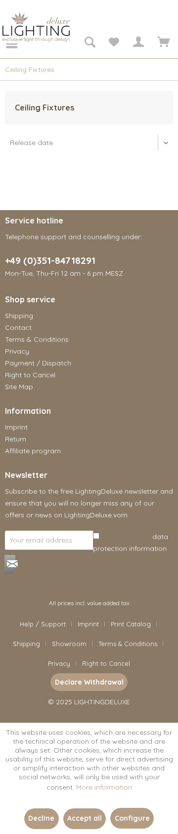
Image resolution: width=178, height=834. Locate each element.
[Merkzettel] (114, 43)
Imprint (16, 427)
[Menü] (5, 43)
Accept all (84, 818)
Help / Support (43, 624)
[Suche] (89, 43)
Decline (41, 818)
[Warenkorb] (162, 43)
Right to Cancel (30, 374)
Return (15, 439)
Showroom (69, 644)
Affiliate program (33, 450)
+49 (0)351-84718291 (50, 260)
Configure (132, 818)
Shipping (19, 315)
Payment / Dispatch (38, 363)
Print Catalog (131, 624)
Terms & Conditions (37, 339)
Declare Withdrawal (89, 682)
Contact (18, 327)
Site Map (19, 386)
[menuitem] (5, 43)
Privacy (17, 351)
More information (104, 787)
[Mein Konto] (138, 43)
